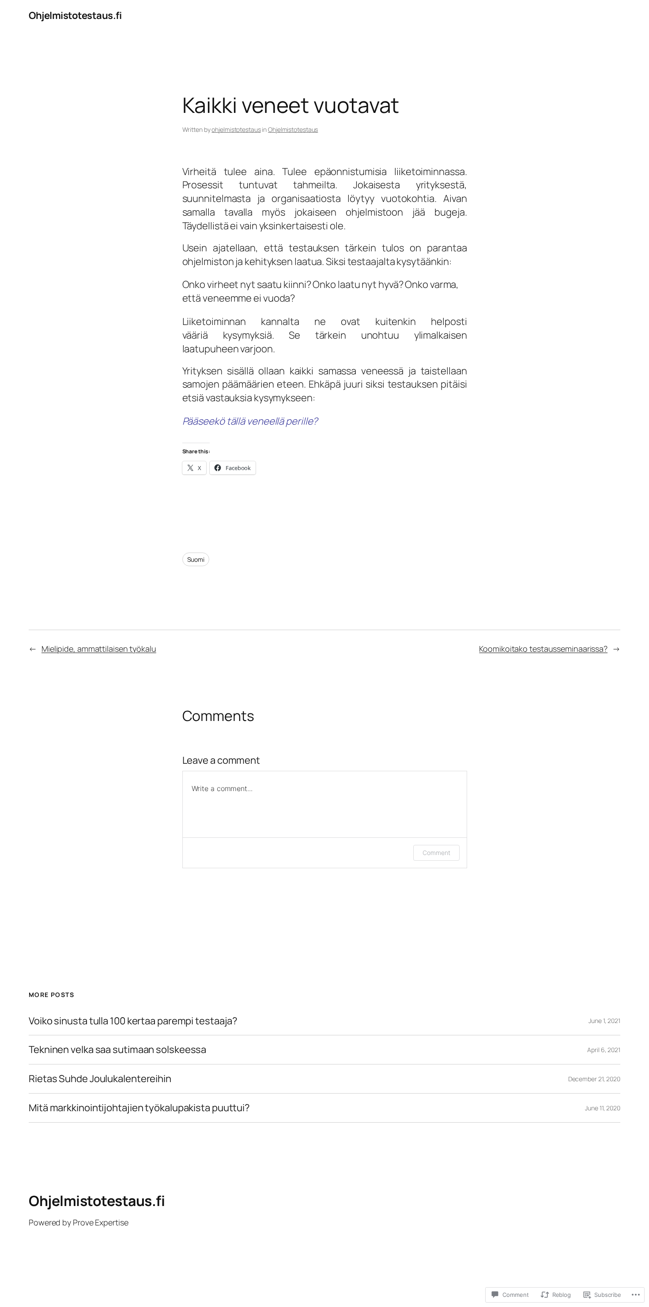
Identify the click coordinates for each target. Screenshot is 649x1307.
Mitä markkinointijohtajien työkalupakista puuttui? (139, 1107)
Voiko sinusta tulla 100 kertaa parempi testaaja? (133, 1021)
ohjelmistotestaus (235, 129)
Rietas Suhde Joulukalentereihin (100, 1078)
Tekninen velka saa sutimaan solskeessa (117, 1049)
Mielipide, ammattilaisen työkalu (99, 648)
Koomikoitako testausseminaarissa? (543, 648)
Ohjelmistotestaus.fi (75, 15)
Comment (436, 852)
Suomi (196, 559)
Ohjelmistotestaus (293, 129)
